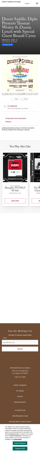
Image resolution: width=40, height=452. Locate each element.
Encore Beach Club (20, 416)
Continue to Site (20, 448)
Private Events (20, 402)
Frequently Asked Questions (15, 118)
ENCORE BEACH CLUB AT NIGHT (20, 421)
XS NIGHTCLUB (20, 410)
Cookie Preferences (20, 443)
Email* (5, 338)
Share (25, 99)
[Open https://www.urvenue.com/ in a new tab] (20, 129)
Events (27, 3)
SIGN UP (20, 349)
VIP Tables (20, 391)
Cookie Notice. (18, 439)
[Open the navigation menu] (37, 3)
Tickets (20, 396)
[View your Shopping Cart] (33, 3)
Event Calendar (20, 385)
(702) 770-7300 (20, 377)
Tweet (16, 99)
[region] (20, 438)
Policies (8, 122)
